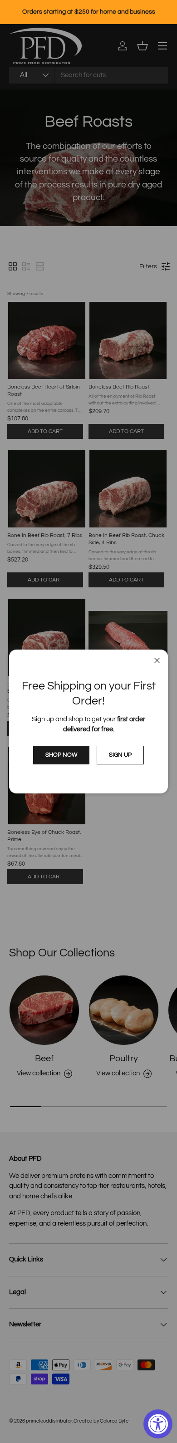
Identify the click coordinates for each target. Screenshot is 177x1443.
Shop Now (61, 755)
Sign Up (120, 755)
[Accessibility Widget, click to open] (157, 1423)
